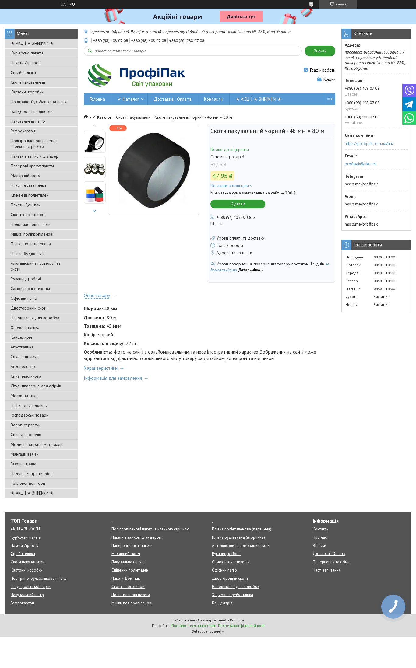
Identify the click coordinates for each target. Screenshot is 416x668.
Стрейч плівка (23, 72)
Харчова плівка (25, 327)
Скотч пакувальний (28, 82)
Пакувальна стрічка (28, 185)
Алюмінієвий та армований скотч (35, 266)
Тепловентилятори (28, 483)
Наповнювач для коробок (35, 317)
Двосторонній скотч (29, 308)
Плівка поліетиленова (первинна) (241, 529)
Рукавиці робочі (26, 279)
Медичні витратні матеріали (36, 444)
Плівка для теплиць (29, 405)
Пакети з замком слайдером (136, 537)
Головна (97, 99)
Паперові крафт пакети (32, 166)
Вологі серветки (26, 425)
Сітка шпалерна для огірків (36, 386)
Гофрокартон (23, 131)
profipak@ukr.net (360, 163)
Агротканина (22, 347)
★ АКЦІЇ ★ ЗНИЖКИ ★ (32, 43)
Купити (238, 204)
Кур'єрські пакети (27, 53)
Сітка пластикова (26, 376)
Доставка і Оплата (173, 99)
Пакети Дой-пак (25, 205)
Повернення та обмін (332, 562)
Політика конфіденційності (241, 625)
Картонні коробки (27, 92)
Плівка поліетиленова (31, 244)
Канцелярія (21, 337)
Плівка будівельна (28, 253)
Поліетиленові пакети (31, 224)
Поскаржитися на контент (193, 625)
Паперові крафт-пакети (132, 545)
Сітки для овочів (26, 434)
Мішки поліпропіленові (32, 234)
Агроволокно (23, 366)
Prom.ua (237, 620)
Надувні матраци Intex (32, 473)
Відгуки (319, 545)
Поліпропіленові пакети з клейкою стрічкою (34, 143)
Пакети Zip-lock (25, 62)
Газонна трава (23, 464)
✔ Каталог (128, 99)
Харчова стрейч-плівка (232, 594)
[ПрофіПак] (137, 75)
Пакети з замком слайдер (34, 156)
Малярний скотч (25, 175)
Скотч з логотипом (28, 214)
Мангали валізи (25, 454)
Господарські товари (29, 415)
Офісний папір (24, 298)
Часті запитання (327, 570)
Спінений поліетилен (30, 195)
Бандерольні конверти (32, 111)
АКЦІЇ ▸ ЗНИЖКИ (25, 529)
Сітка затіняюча (25, 356)
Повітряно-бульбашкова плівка (40, 101)
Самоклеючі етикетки (30, 288)
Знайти (320, 51)
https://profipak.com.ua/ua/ (369, 143)
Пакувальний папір (28, 121)
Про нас (320, 537)
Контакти (213, 99)
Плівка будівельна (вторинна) (238, 537)
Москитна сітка (24, 395)
